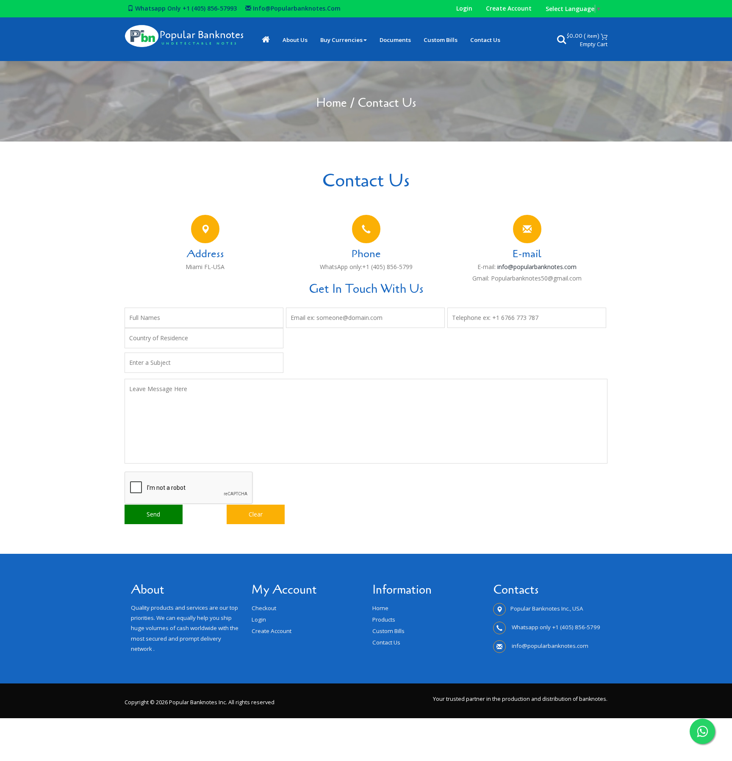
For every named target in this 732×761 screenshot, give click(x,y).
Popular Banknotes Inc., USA (546, 608)
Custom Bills (441, 40)
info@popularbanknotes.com (297, 8)
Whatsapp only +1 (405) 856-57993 (185, 8)
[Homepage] (265, 40)
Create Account (509, 8)
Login (464, 8)
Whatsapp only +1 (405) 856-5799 (555, 627)
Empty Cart (593, 44)
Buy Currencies (341, 40)
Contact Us (485, 40)
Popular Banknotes (202, 35)
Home (331, 103)
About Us (295, 40)
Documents (395, 40)
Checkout (264, 608)
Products (383, 619)
